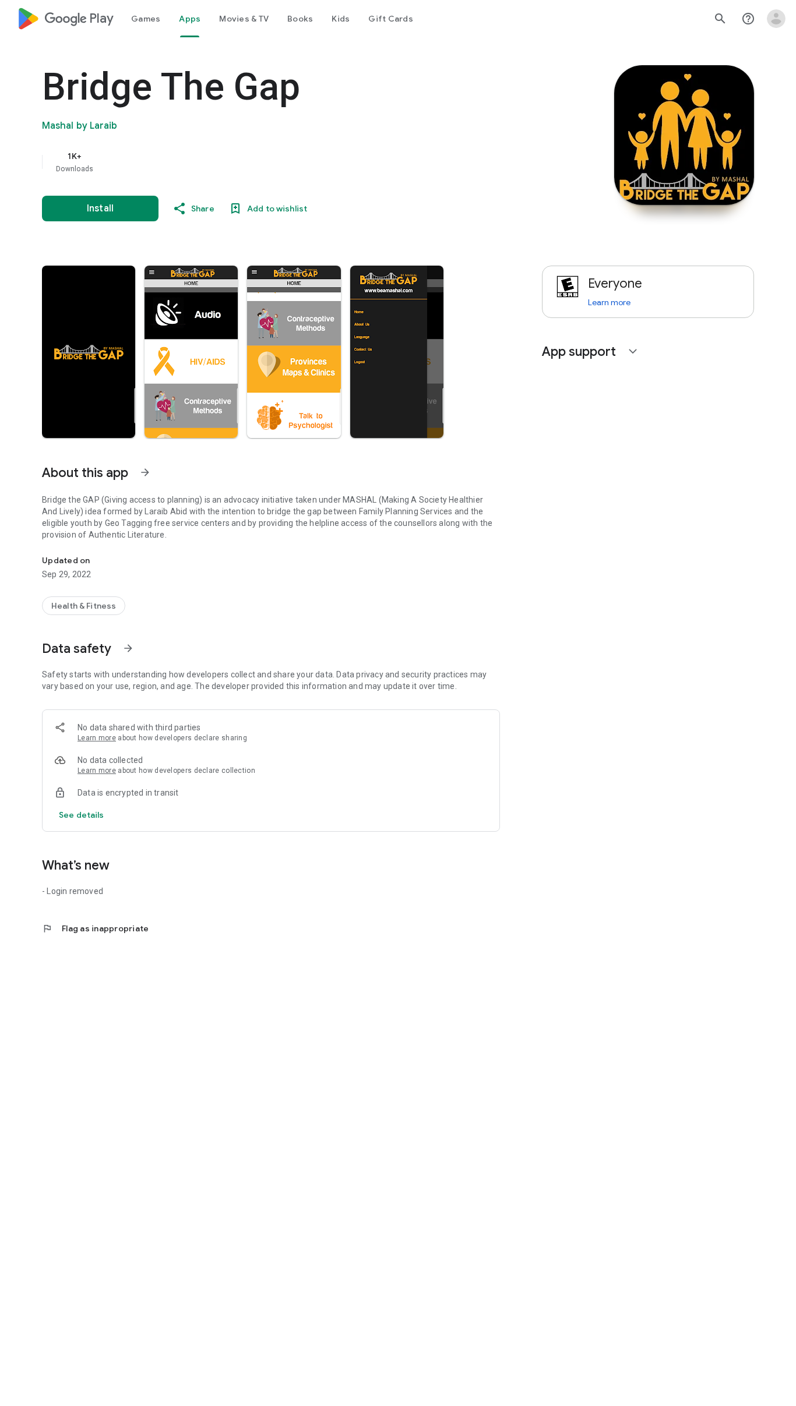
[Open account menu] (776, 19)
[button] (88, 352)
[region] (275, 162)
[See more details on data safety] (81, 815)
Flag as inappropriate (95, 928)
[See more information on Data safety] (128, 648)
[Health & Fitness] (83, 605)
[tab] (146, 18)
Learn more (97, 738)
